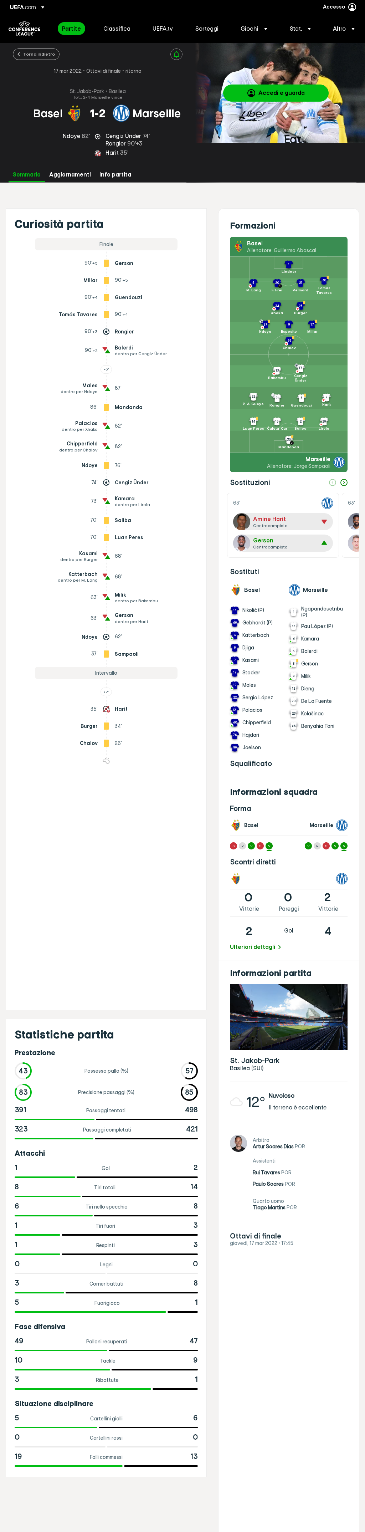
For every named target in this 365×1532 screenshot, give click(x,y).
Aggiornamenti (70, 175)
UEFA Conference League (24, 28)
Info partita (115, 175)
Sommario (27, 175)
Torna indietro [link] (39, 53)
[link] (71, 28)
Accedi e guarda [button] (281, 93)
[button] (254, 28)
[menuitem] (73, 28)
